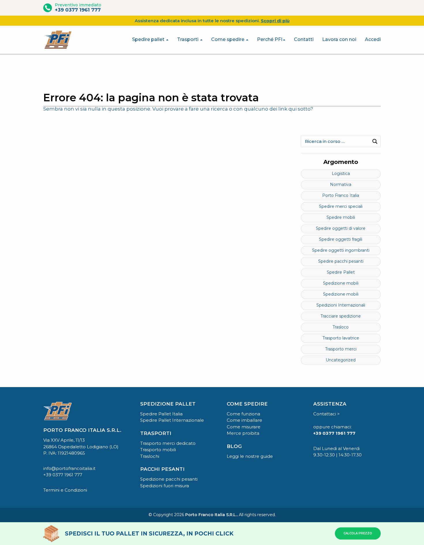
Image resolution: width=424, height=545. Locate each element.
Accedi (373, 39)
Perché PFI (269, 39)
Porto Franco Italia (340, 195)
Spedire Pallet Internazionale (172, 420)
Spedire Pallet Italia (161, 414)
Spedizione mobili (341, 283)
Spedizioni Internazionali (340, 305)
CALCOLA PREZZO (358, 533)
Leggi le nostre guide (250, 456)
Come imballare (244, 420)
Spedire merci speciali (341, 206)
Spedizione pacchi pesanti (169, 479)
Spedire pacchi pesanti (340, 261)
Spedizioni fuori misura (164, 485)
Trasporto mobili (158, 449)
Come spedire (228, 39)
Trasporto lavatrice (340, 338)
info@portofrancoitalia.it (69, 468)
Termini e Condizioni (65, 490)
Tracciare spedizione (340, 316)
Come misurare (243, 427)
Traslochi (149, 456)
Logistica (341, 173)
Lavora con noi (339, 39)
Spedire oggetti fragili (340, 239)
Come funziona (243, 414)
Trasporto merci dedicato (168, 443)
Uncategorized (341, 360)
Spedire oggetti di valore (340, 228)
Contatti (304, 39)
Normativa (340, 184)
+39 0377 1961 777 (78, 10)
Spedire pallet (149, 39)
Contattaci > (326, 414)
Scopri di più (275, 20)
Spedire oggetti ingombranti (340, 250)
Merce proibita (243, 433)
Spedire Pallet (341, 272)
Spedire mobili (341, 217)
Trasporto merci (341, 349)
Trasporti (188, 39)
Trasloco (341, 327)
